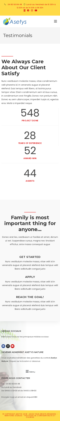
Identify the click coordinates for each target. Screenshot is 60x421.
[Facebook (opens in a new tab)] (28, 10)
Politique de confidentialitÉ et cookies (39, 416)
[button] (30, 371)
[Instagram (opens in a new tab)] (32, 10)
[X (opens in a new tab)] (24, 10)
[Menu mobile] (55, 21)
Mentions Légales (14, 415)
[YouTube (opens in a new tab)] (35, 10)
